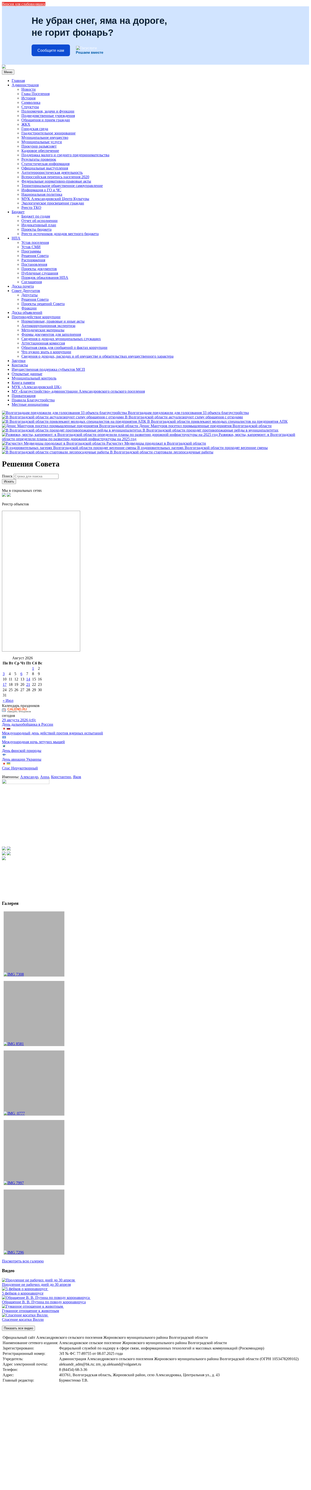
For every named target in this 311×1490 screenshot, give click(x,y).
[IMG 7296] (34, 1222)
